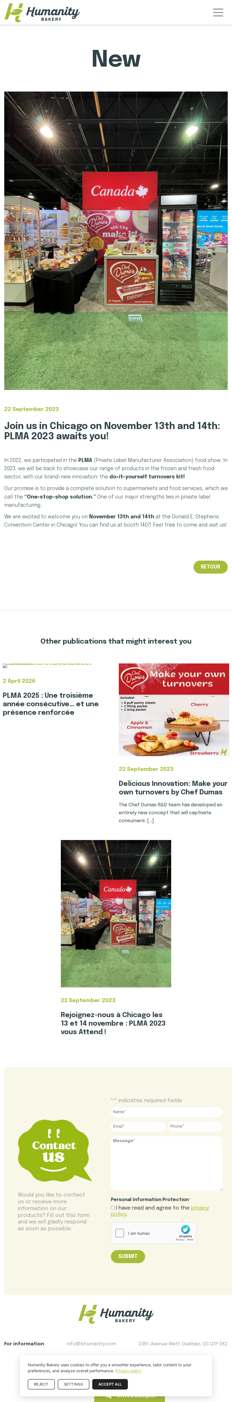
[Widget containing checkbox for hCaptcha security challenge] (153, 1233)
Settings (73, 1384)
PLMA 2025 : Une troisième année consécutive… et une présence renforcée (51, 704)
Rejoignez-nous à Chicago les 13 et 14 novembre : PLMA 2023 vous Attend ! (113, 1024)
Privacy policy (128, 1370)
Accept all (110, 1384)
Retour (210, 567)
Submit (128, 1256)
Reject (41, 1384)
